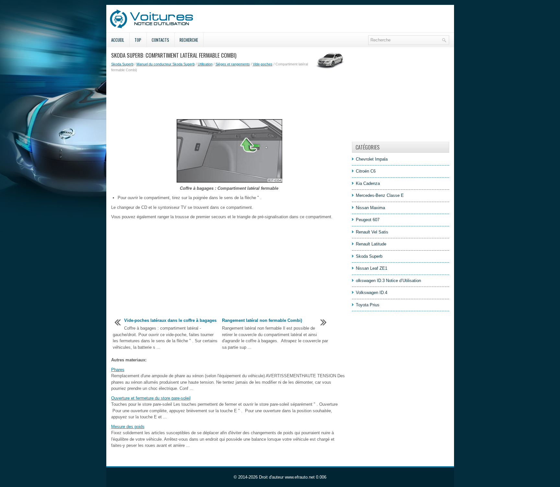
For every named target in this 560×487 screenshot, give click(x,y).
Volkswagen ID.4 (371, 292)
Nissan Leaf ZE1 (371, 268)
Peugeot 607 (367, 219)
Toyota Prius (367, 304)
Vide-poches (263, 64)
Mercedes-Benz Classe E (380, 195)
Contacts (160, 40)
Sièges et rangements (233, 64)
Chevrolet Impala (372, 159)
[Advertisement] (229, 95)
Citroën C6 (366, 171)
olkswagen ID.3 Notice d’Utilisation (388, 280)
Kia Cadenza (368, 183)
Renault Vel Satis (372, 232)
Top (137, 40)
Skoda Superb (122, 64)
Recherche (189, 40)
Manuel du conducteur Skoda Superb (165, 64)
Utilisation (205, 64)
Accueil (117, 40)
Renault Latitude (371, 244)
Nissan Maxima (370, 207)
